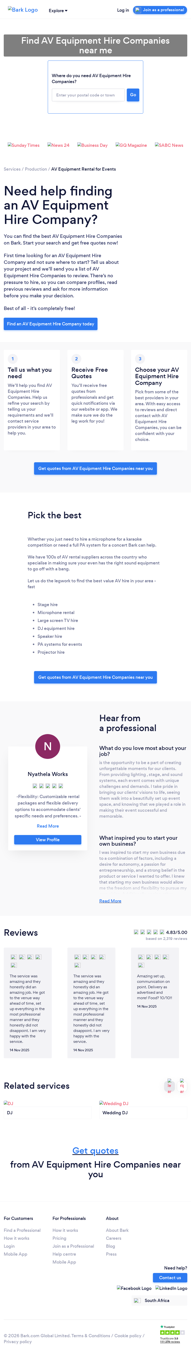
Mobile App (15, 1254)
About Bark (117, 1230)
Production (36, 169)
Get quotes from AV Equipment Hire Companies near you (95, 468)
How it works (16, 1238)
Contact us (170, 1278)
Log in (123, 10)
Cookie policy (128, 1336)
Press (111, 1254)
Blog (110, 1246)
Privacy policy (18, 1342)
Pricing (59, 1238)
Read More (110, 901)
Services (12, 169)
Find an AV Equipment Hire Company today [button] (50, 324)
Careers (113, 1238)
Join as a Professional (73, 1246)
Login (9, 1246)
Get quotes (95, 1151)
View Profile (48, 840)
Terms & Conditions (90, 1336)
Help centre (64, 1254)
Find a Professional (22, 1230)
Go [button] (133, 95)
